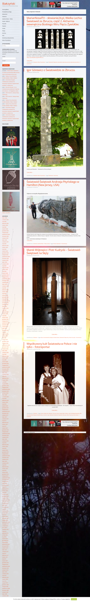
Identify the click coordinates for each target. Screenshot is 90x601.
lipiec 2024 (4, 262)
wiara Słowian (76, 415)
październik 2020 (6, 345)
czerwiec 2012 (5, 529)
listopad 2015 (5, 453)
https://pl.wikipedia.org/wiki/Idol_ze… (35, 57)
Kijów (63, 413)
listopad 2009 (5, 586)
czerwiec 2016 (5, 441)
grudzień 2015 (5, 452)
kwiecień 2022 (5, 312)
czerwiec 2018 (5, 396)
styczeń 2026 (5, 229)
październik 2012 (6, 522)
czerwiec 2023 (5, 286)
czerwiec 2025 (5, 241)
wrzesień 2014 (5, 479)
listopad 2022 (5, 299)
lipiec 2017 (4, 417)
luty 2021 (4, 337)
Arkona (42, 413)
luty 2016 (4, 448)
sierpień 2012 (5, 525)
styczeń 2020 (5, 361)
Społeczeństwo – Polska (7, 19)
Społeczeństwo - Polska (42, 243)
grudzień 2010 (5, 562)
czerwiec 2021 (5, 330)
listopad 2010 (5, 564)
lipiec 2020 (4, 350)
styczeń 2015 (5, 472)
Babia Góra (46, 413)
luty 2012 (4, 536)
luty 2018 (4, 404)
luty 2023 (4, 293)
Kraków (66, 413)
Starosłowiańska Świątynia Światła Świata (51, 337)
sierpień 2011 (5, 548)
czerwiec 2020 (5, 352)
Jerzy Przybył (59, 413)
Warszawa (64, 415)
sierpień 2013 (5, 503)
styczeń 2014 (5, 494)
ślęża (42, 337)
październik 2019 (6, 367)
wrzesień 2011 (5, 546)
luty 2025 (4, 249)
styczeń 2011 (5, 560)
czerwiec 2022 (5, 308)
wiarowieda (59, 62)
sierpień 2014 (5, 481)
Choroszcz (55, 413)
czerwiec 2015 (5, 463)
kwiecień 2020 (5, 356)
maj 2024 (4, 265)
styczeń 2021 (5, 339)
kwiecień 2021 (5, 334)
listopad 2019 (5, 365)
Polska (54, 243)
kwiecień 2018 (5, 400)
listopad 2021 (5, 321)
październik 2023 (6, 278)
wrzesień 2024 (5, 258)
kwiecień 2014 (5, 489)
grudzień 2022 (5, 297)
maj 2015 (4, 465)
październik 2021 (6, 323)
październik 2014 (6, 477)
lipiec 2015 (4, 461)
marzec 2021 (5, 335)
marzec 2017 (5, 424)
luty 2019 (4, 382)
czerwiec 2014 (5, 485)
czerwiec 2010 (5, 573)
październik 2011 (6, 544)
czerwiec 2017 (5, 418)
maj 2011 (4, 553)
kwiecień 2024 (5, 267)
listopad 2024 (5, 254)
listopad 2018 (5, 387)
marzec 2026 (5, 225)
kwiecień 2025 (5, 245)
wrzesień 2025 (5, 236)
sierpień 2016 (5, 437)
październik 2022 (6, 300)
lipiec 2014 (4, 483)
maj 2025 (4, 243)
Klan (3, 35)
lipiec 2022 (4, 306)
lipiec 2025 (4, 240)
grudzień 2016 (5, 430)
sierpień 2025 (5, 238)
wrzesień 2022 (5, 302)
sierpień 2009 (5, 592)
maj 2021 (4, 332)
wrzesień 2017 (5, 413)
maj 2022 (4, 310)
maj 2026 (4, 221)
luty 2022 (4, 315)
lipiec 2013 (4, 505)
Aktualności (4, 14)
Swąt (48, 415)
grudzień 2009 (5, 584)
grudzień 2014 (5, 474)
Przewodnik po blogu (7, 11)
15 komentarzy (64, 243)
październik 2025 (6, 234)
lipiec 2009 (4, 594)
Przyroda (4, 23)
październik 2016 (6, 433)
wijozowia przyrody (66, 62)
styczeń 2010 (5, 583)
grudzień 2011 (5, 540)
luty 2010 (4, 581)
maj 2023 (4, 288)
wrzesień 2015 (5, 457)
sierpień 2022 (5, 304)
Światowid (51, 62)
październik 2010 (6, 566)
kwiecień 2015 (5, 466)
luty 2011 (4, 559)
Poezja (3, 30)
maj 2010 (4, 575)
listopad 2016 (5, 431)
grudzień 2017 (5, 407)
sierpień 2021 (5, 326)
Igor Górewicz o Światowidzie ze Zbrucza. (51, 70)
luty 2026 (4, 227)
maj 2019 (4, 376)
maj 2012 (4, 531)
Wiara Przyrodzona (6, 40)
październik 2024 (6, 256)
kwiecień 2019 (5, 378)
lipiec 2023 (4, 284)
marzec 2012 (5, 535)
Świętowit (55, 62)
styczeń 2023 (5, 295)
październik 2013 (6, 500)
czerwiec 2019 (5, 374)
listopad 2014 (5, 476)
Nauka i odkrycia (6, 21)
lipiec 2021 (4, 328)
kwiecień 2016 (5, 444)
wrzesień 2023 (5, 280)
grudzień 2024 (5, 253)
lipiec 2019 (4, 372)
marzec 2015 (5, 468)
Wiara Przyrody (72, 337)
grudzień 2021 (5, 319)
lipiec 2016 (4, 439)
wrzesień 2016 (5, 435)
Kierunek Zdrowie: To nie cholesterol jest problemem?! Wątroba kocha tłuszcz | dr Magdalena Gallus (10, 89)
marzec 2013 (5, 512)
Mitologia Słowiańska (75, 413)
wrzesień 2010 (5, 568)
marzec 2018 (5, 402)
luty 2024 (4, 271)
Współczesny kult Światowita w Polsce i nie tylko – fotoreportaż (52, 345)
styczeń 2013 (5, 516)
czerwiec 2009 (5, 595)
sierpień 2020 (5, 348)
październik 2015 (6, 455)
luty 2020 (4, 359)
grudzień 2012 (5, 518)
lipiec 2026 (4, 217)
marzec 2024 (5, 269)
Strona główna (5, 9)
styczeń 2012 (5, 538)
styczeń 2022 (5, 317)
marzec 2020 (5, 358)
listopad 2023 (5, 276)
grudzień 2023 (5, 275)
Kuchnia (4, 33)
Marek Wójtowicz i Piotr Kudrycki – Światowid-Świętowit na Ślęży (54, 251)
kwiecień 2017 (5, 422)
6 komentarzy (78, 337)
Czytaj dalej (30, 60)
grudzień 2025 (5, 230)
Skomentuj (56, 175)
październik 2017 (6, 411)
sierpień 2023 (5, 282)
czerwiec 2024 (5, 264)
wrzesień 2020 (5, 347)
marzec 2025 (5, 247)
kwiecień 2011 (5, 555)
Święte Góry (66, 337)
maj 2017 (4, 420)
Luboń (69, 413)
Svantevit (45, 415)
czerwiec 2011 (5, 551)
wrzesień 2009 (5, 590)
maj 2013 (4, 509)
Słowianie (4, 16)
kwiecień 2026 (5, 223)
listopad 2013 (5, 498)
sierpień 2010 (5, 570)
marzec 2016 (5, 446)
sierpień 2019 (5, 371)
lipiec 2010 (4, 571)
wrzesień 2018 (5, 391)
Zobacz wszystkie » (6, 212)
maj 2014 (4, 487)
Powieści (4, 26)
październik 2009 (6, 588)
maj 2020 (4, 354)
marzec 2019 (5, 380)
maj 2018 (4, 398)
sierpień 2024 (5, 260)
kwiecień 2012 (5, 533)
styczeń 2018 (5, 406)
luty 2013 (4, 514)
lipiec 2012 (4, 527)
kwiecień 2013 (5, 511)
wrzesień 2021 (5, 324)
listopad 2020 (5, 343)
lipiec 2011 (4, 549)
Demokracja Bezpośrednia (8, 38)
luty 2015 (4, 470)
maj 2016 (4, 442)
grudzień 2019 (5, 363)
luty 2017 (4, 426)
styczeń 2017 (5, 428)
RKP (80, 413)
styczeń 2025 (5, 251)
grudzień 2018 (5, 385)
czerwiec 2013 (5, 507)
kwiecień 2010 (5, 577)
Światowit (56, 415)
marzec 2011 (5, 557)
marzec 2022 (5, 313)
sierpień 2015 (5, 459)
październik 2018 (6, 389)
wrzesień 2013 (5, 501)
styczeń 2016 (5, 450)
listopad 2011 (5, 542)
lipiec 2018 (4, 394)
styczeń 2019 (5, 383)
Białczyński (8, 3)
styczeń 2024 (5, 273)
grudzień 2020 (5, 341)
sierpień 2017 (5, 415)
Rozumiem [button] (74, 599)
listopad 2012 (5, 520)
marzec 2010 (5, 579)
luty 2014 (4, 492)
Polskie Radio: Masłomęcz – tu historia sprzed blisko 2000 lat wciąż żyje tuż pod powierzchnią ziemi (10, 72)
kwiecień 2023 (5, 289)
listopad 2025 (5, 232)
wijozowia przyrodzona (74, 62)
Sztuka (3, 28)
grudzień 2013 (5, 496)
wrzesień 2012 (5, 524)
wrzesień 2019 (5, 369)
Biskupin (50, 413)
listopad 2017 (5, 409)
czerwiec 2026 (5, 219)
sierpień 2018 (5, 393)
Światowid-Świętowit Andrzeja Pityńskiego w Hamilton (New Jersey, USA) (53, 183)
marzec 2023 (5, 291)
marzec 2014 (5, 490)
